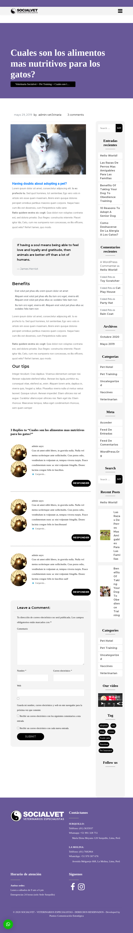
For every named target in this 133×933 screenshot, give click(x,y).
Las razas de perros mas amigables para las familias (109, 170)
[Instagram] (119, 3)
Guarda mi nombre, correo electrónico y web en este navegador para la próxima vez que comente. (49, 707)
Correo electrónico (62, 670)
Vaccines (106, 392)
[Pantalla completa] (121, 703)
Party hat (106, 302)
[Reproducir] (102, 703)
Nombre (21, 670)
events (111, 731)
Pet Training (108, 374)
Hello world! (108, 155)
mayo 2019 (107, 344)
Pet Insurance (106, 750)
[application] (110, 700)
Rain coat (106, 313)
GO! (119, 128)
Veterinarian (108, 399)
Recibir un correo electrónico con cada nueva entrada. (44, 728)
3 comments (75, 114)
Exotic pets (105, 738)
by (35, 114)
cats (113, 725)
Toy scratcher (110, 280)
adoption (104, 725)
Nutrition (104, 744)
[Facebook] (113, 3)
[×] (8, 924)
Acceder (106, 422)
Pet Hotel (106, 367)
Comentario (22, 628)
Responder (81, 483)
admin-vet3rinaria (49, 114)
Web (19, 685)
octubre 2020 (109, 336)
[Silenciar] (118, 703)
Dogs (102, 731)
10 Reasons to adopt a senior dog (110, 212)
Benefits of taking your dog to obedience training (108, 193)
